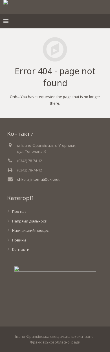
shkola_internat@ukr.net (38, 179)
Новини (19, 240)
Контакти (20, 249)
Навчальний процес (30, 230)
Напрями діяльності (29, 221)
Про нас (19, 211)
